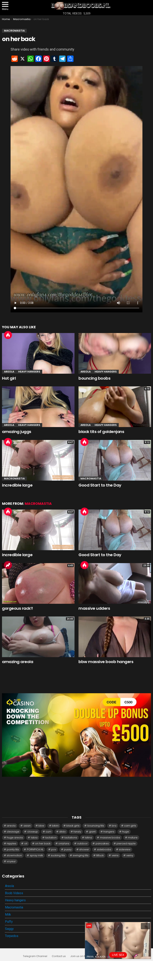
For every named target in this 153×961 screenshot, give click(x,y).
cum (48, 831)
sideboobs (104, 849)
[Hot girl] (38, 353)
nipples (11, 843)
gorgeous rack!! (17, 608)
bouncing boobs (94, 378)
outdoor (82, 843)
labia (34, 837)
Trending (8, 565)
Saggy (9, 929)
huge (125, 831)
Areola (9, 371)
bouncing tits (95, 826)
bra (114, 826)
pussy (68, 849)
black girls (72, 826)
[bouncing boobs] (114, 353)
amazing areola (17, 661)
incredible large (17, 485)
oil (25, 843)
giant (92, 831)
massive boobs (110, 837)
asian (27, 826)
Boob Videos (14, 893)
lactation (51, 837)
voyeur (11, 861)
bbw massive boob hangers (105, 661)
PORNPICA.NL (35, 849)
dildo (62, 831)
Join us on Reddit (81, 956)
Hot (8, 335)
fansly (77, 831)
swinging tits (80, 855)
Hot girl (9, 378)
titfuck (100, 855)
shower (84, 849)
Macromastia (14, 478)
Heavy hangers (29, 371)
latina (88, 837)
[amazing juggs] (38, 406)
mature (132, 837)
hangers (108, 831)
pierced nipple (126, 843)
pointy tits (13, 849)
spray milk (36, 855)
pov (53, 849)
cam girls (130, 826)
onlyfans (63, 843)
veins (115, 855)
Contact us (59, 956)
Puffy (9, 922)
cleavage (13, 831)
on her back (43, 843)
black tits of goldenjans (101, 431)
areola (11, 826)
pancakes (102, 843)
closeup (32, 831)
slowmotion (14, 855)
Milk (8, 914)
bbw (41, 826)
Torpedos (11, 936)
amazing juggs (16, 431)
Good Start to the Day (99, 485)
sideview (124, 849)
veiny (129, 855)
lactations (70, 837)
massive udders (94, 608)
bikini (55, 826)
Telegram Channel (35, 956)
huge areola (15, 837)
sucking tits (58, 855)
